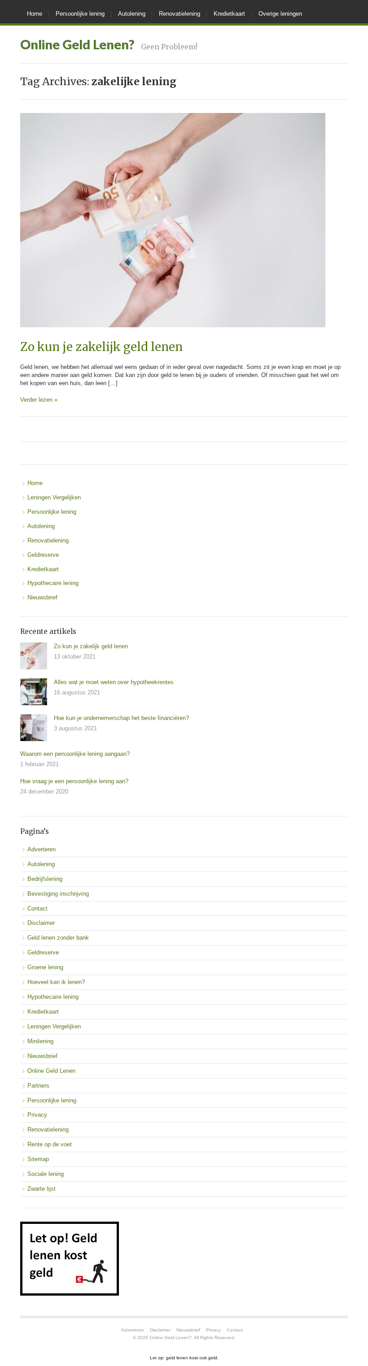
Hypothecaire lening (53, 583)
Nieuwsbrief (42, 597)
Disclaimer (41, 922)
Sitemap (38, 1159)
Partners (38, 1085)
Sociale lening (45, 1174)
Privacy (37, 1114)
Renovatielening (179, 13)
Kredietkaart (229, 13)
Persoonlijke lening (80, 13)
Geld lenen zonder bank (58, 937)
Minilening (40, 1041)
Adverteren (41, 849)
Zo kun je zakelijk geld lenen (101, 347)
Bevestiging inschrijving (58, 893)
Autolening (131, 13)
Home (34, 13)
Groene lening (45, 967)
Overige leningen (280, 13)
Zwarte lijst (41, 1188)
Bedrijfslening (44, 879)
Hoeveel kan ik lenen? (56, 982)
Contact (37, 908)
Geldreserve (43, 554)
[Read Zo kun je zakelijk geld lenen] (172, 336)
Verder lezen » (38, 399)
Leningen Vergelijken (54, 497)
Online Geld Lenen (51, 1070)
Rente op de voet (49, 1144)
